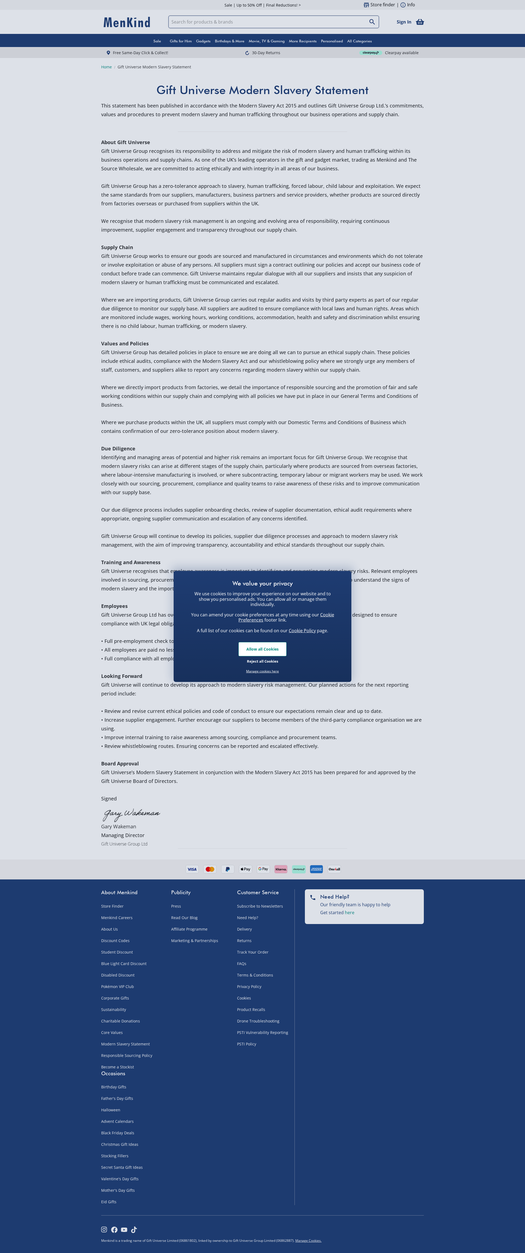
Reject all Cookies (262, 660)
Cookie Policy (302, 631)
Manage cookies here (262, 671)
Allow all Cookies (262, 649)
